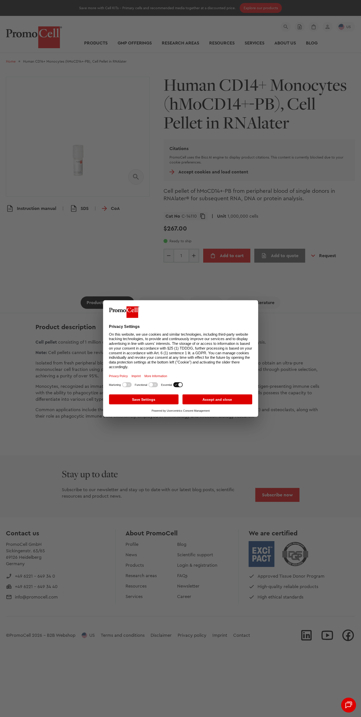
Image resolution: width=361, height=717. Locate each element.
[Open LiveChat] (348, 705)
